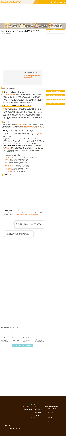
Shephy (6, 162)
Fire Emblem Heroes (20, 124)
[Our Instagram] (51, 3)
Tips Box (37, 415)
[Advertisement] (33, 13)
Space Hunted (8, 169)
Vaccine (7, 163)
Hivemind (50, 421)
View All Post (23, 345)
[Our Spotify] (58, 3)
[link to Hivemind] (46, 422)
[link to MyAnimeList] (46, 413)
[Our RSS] (64, 3)
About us (37, 412)
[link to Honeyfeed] (46, 418)
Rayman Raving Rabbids (10, 108)
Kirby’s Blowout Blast (9, 94)
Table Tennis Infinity (9, 166)
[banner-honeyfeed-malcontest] (55, 76)
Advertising (37, 409)
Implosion (7, 160)
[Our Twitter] (54, 3)
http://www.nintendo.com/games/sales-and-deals (26, 214)
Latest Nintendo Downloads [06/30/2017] (32, 76)
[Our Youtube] (61, 3)
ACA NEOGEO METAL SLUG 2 (11, 157)
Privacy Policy (27, 409)
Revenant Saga (8, 171)
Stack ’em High (8, 165)
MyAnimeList (50, 412)
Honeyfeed (50, 417)
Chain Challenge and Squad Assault (29, 126)
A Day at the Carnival (10, 168)
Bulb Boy (7, 159)
